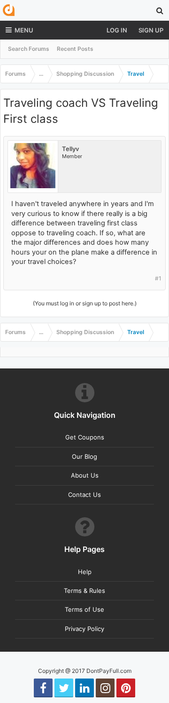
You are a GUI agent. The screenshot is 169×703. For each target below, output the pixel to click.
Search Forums (28, 48)
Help (85, 571)
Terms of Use (84, 609)
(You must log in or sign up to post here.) (85, 303)
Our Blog (84, 456)
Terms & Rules (84, 590)
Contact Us (84, 494)
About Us (85, 475)
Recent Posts (75, 48)
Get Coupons (84, 437)
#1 (158, 278)
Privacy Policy (84, 628)
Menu (24, 30)
